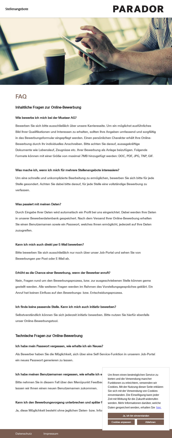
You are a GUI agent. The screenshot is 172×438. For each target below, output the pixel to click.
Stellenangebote (16, 9)
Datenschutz (23, 433)
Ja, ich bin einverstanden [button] (136, 415)
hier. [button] (158, 407)
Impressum (51, 433)
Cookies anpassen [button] (121, 422)
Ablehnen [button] (150, 422)
